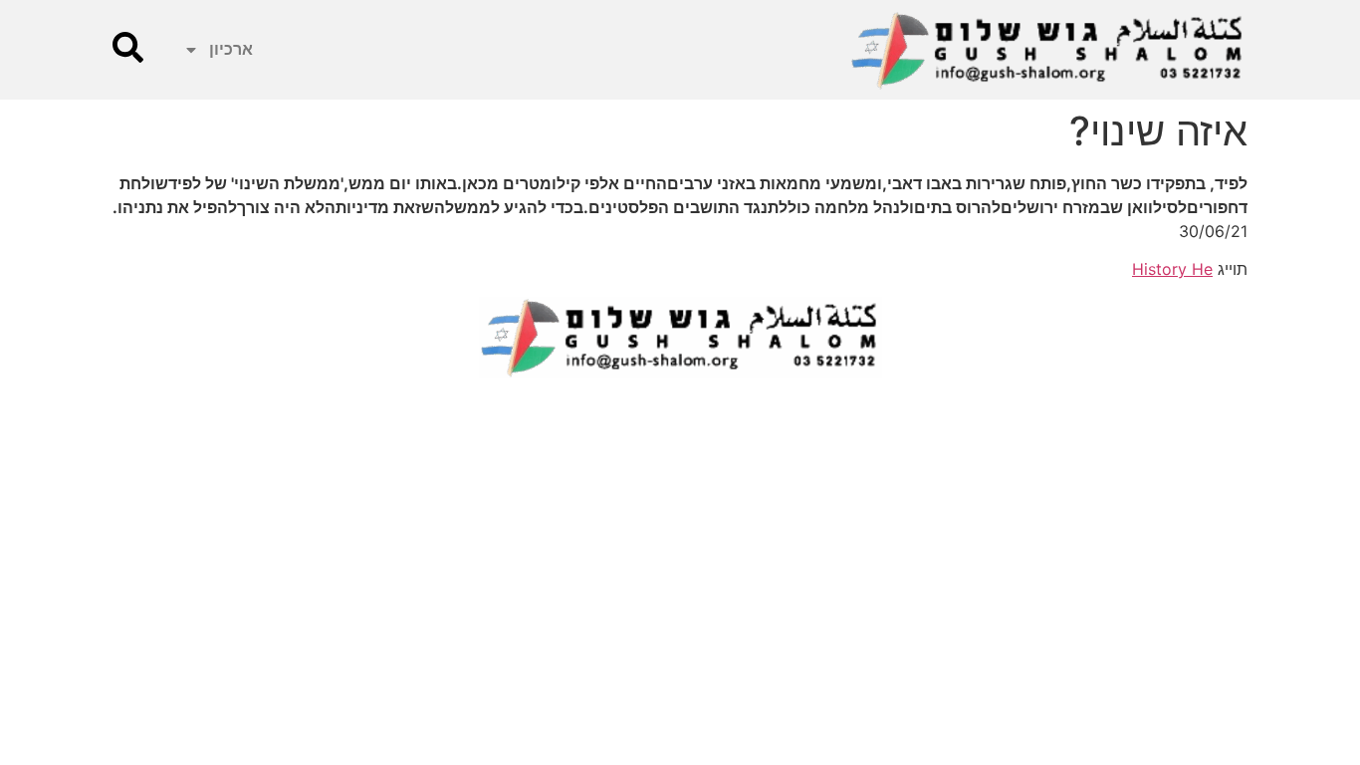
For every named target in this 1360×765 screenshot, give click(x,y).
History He (1172, 269)
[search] (128, 47)
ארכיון (231, 49)
